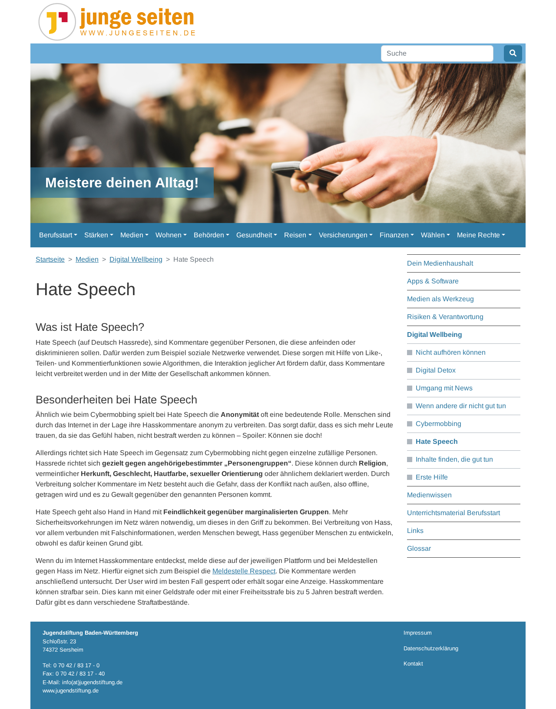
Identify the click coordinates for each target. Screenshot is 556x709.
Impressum (418, 632)
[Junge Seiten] (119, 21)
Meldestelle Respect (243, 571)
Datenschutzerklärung (431, 648)
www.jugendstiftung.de (71, 690)
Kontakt (413, 663)
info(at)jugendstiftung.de (92, 682)
